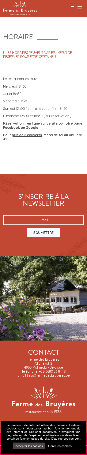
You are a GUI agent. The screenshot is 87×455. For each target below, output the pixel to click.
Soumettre (43, 233)
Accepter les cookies (29, 446)
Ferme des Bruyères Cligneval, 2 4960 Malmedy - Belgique (43, 363)
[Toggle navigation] (80, 8)
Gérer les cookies (60, 446)
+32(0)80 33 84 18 (52, 371)
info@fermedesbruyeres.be (48, 375)
